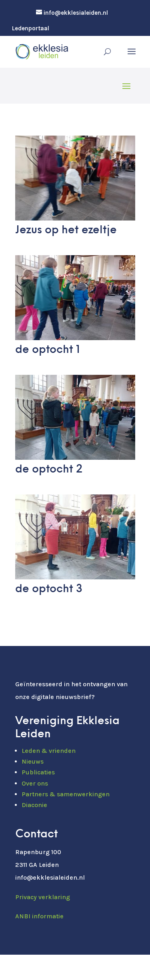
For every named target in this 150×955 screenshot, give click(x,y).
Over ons (35, 783)
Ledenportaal (30, 29)
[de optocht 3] (75, 577)
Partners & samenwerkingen (66, 794)
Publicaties (38, 772)
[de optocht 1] (75, 337)
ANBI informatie (39, 916)
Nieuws (33, 761)
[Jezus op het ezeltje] (75, 218)
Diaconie (34, 805)
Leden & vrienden (49, 750)
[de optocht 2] (75, 457)
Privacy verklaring (42, 897)
